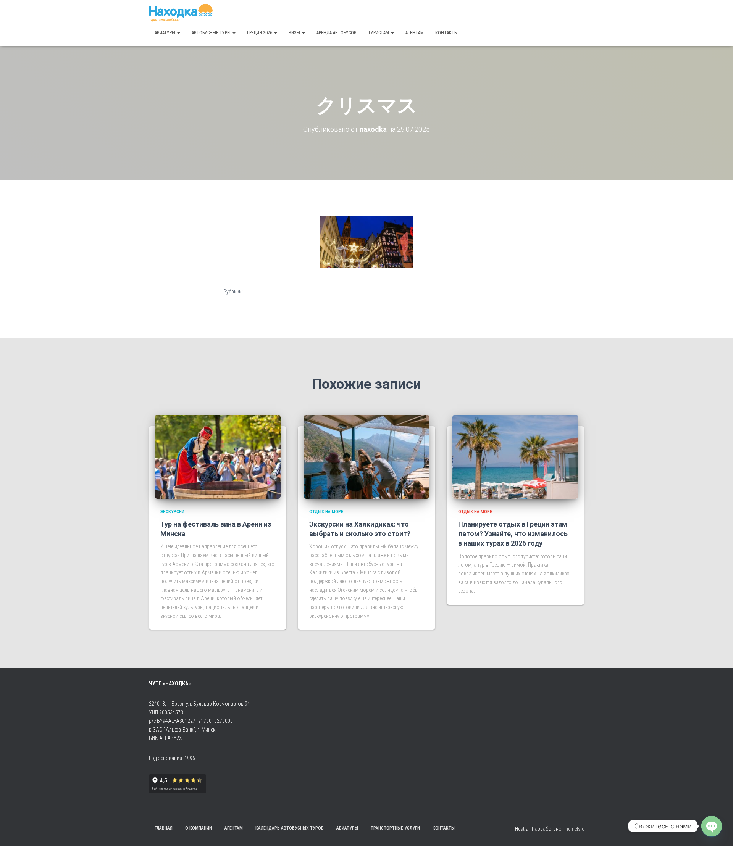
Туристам (379, 32)
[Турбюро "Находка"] (180, 13)
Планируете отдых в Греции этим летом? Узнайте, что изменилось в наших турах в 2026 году (513, 533)
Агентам (414, 32)
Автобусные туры (212, 32)
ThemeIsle (573, 829)
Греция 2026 (260, 32)
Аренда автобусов (336, 32)
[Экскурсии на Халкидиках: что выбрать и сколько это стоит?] (366, 456)
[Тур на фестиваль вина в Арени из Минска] (218, 456)
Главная (164, 828)
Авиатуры (165, 32)
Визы (295, 32)
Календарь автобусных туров (289, 828)
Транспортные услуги (395, 828)
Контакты (446, 32)
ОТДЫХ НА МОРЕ (326, 511)
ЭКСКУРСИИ (172, 511)
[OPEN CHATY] (711, 826)
